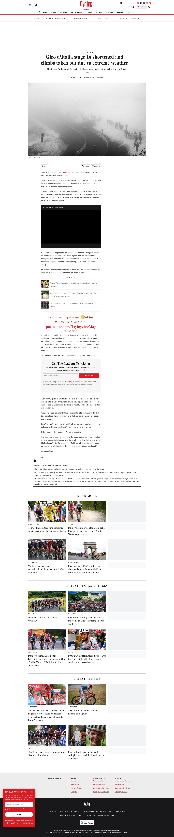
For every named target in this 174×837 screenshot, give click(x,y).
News (45, 12)
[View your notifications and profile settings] (36, 5)
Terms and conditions (89, 811)
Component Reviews (122, 788)
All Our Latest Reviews (123, 781)
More (130, 12)
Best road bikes (98, 781)
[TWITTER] (35, 460)
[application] (71, 227)
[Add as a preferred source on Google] (87, 822)
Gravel (99, 12)
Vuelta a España (76, 788)
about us (52, 811)
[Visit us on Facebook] (144, 3)
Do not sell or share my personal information (95, 815)
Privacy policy (105, 811)
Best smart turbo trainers (101, 788)
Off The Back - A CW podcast (103, 18)
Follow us (86, 166)
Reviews (63, 12)
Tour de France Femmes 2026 (129, 18)
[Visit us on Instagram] (138, 3)
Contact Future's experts (68, 811)
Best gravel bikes (99, 784)
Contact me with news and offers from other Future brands (19, 809)
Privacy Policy (26, 822)
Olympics (74, 792)
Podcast (120, 12)
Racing (53, 12)
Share (45, 166)
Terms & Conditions (17, 823)
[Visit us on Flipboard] (150, 3)
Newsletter (97, 166)
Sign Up (19, 814)
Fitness (89, 12)
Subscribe (141, 7)
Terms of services (66, 381)
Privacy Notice (47, 383)
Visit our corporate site (112, 830)
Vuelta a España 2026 (80, 18)
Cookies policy (119, 811)
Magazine (109, 12)
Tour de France (76, 781)
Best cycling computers (101, 792)
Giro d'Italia (90, 53)
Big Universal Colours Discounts (55, 18)
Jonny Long (77, 77)
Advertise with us (67, 815)
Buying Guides (76, 12)
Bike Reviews (119, 784)
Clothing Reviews (121, 792)
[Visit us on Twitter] (141, 3)
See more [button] (71, 331)
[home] (40, 12)
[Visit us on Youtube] (147, 3)
